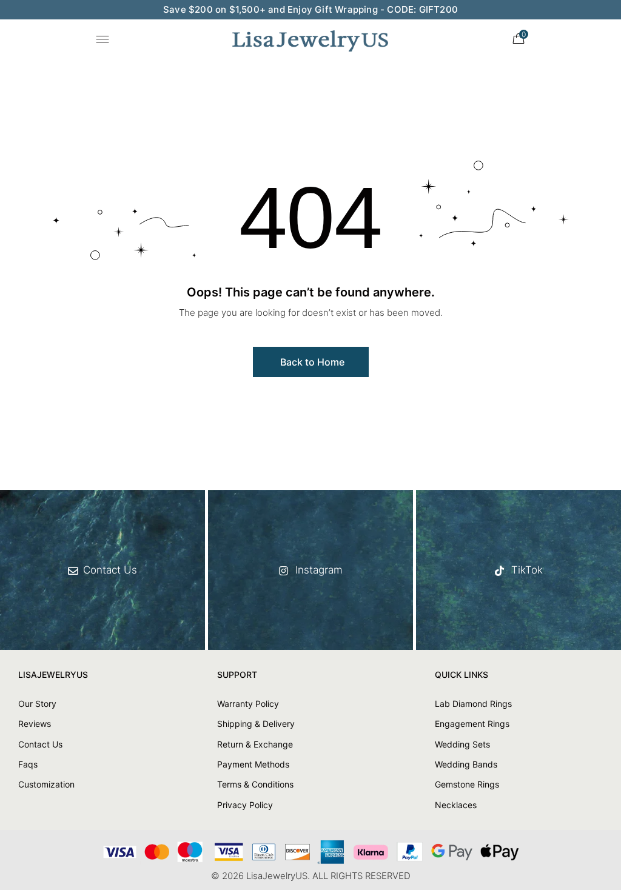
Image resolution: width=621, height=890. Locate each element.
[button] (311, 362)
